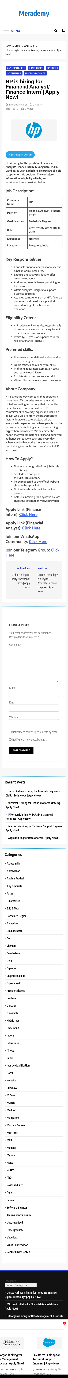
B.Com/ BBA (13, 901)
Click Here (28, 514)
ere (37, 527)
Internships (14, 73)
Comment (15, 644)
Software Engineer (17, 1207)
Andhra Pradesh (15, 878)
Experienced (13, 983)
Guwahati (12, 1013)
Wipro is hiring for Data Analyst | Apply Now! (33, 838)
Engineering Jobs (16, 975)
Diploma (11, 968)
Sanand (11, 1200)
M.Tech (11, 1103)
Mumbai (11, 1147)
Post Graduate (15, 1185)
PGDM (10, 1170)
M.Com (11, 1095)
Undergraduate (35, 73)
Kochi (10, 1073)
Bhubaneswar (14, 931)
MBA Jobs (12, 1133)
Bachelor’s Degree (16, 916)
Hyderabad (13, 1028)
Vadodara (12, 1237)
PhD (9, 1177)
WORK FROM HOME (18, 1252)
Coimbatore (13, 953)
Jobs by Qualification (18, 1065)
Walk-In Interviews (17, 1245)
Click (27, 527)
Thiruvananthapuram (19, 1215)
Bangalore (36, 68)
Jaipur (10, 1058)
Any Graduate (16, 68)
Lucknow (12, 1088)
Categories (10, 1281)
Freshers (52, 68)
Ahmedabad (13, 871)
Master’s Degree (16, 1125)
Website (13, 717)
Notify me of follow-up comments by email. (35, 732)
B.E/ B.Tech (13, 908)
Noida (10, 1162)
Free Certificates (16, 990)
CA (8, 938)
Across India (13, 863)
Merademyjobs (18, 104)
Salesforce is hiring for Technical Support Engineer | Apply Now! (46, 1359)
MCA (9, 1140)
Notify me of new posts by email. (29, 739)
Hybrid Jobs (13, 1020)
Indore (10, 1035)
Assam (10, 893)
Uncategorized (15, 1222)
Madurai (11, 1110)
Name (12, 687)
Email (12, 702)
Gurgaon (11, 1005)
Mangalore (13, 1117)
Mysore (11, 1155)
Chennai (11, 945)
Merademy (34, 13)
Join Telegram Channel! (21, 154)
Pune (9, 1192)
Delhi (10, 961)
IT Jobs (10, 1050)
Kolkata (11, 1080)
